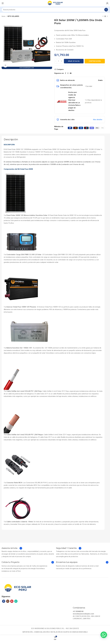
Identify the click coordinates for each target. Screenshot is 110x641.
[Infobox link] (12, 548)
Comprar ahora (95, 61)
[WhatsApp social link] (16, 601)
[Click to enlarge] (5, 65)
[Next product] (107, 16)
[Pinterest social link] (11, 601)
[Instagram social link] (68, 73)
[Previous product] (103, 16)
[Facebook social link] (65, 73)
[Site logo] (55, 3)
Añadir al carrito (73, 61)
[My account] (107, 3)
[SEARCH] (106, 9)
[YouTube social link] (70, 73)
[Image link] (17, 588)
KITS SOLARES (13, 16)
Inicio (4, 16)
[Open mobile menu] (3, 3)
